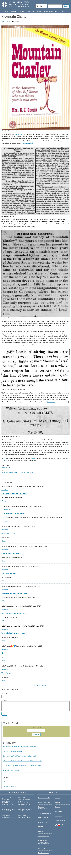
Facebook (4, 460)
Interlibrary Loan (43, 853)
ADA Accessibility (60, 820)
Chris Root (6, 21)
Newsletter (58, 802)
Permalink (4, 490)
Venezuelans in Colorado (11, 770)
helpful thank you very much (14, 633)
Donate (57, 807)
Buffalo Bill (18, 134)
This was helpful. (9, 573)
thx (2, 653)
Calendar (41, 827)
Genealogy (30, 11)
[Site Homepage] (15, 4)
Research (14, 11)
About (6, 11)
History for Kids (43, 818)
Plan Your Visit (42, 822)
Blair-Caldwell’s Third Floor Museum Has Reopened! (19, 756)
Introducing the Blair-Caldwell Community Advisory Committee (22, 761)
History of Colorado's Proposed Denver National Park (19, 746)
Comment (4, 700)
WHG (33, 458)
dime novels (51, 402)
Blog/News (58, 811)
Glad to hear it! (8, 533)
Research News (6, 467)
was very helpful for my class (14, 593)
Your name (4, 693)
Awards (57, 798)
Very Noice (6, 673)
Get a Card (41, 848)
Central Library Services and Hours (7, 816)
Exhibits (40, 831)
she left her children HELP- (13, 613)
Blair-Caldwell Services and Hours (24, 816)
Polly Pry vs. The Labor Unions (12, 751)
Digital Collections (44, 802)
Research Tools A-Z (44, 798)
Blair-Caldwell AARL (50, 11)
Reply (4, 501)
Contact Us (63, 11)
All (4, 781)
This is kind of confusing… (15, 513)
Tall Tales (16, 472)
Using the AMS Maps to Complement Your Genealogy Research (22, 765)
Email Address (36, 728)
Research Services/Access (43, 807)
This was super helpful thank (14, 493)
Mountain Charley (28, 143)
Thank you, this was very (12, 553)
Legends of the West (26, 472)
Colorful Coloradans (9, 786)
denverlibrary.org (43, 836)
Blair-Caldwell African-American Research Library (43, 842)
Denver (22, 11)
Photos (39, 11)
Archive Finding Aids (44, 813)
